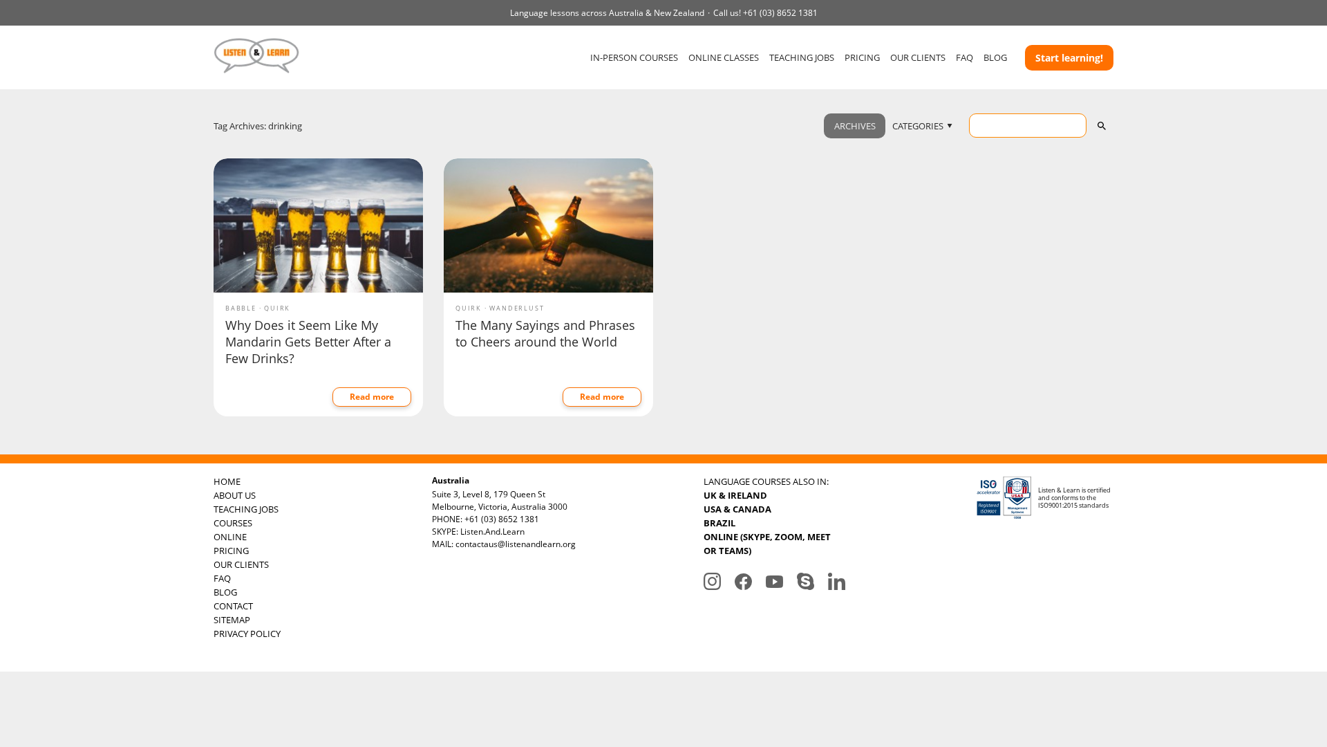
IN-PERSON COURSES (634, 57)
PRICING (862, 57)
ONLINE (230, 537)
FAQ (964, 57)
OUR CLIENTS (917, 57)
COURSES (233, 523)
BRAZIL (719, 523)
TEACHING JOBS (801, 57)
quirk (277, 308)
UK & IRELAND (735, 495)
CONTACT (233, 606)
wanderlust (516, 308)
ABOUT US (235, 495)
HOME (227, 481)
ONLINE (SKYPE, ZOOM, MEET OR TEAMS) (767, 544)
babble (240, 308)
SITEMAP (232, 620)
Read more (372, 397)
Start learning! (1069, 57)
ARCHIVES (855, 126)
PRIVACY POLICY (247, 633)
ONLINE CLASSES (723, 57)
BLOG (995, 57)
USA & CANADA (737, 509)
